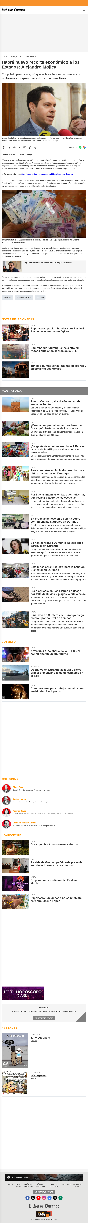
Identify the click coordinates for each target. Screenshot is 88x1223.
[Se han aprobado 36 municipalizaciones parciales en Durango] (15, 549)
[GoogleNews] (49, 1198)
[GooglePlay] (60, 1198)
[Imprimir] (36, 147)
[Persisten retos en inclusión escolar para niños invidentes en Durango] (15, 476)
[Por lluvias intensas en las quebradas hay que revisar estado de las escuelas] (15, 501)
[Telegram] (19, 147)
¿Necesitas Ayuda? (44, 1192)
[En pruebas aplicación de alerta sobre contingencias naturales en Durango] (15, 525)
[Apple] (55, 1198)
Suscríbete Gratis (44, 1018)
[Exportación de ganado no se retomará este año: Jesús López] (15, 901)
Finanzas (7, 297)
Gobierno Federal (24, 297)
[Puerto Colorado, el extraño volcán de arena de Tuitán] (15, 407)
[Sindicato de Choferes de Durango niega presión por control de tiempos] (15, 623)
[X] (9, 147)
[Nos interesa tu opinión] (44, 1177)
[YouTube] (38, 1198)
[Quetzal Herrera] (6, 800)
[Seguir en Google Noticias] (84, 147)
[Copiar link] (30, 147)
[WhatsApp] (14, 147)
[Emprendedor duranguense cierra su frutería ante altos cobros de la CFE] (15, 351)
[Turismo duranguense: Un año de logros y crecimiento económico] (15, 369)
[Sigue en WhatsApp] (80, 147)
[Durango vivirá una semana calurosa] (15, 847)
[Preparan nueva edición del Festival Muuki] (15, 883)
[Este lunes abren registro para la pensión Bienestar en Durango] (15, 573)
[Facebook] (4, 147)
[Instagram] (44, 1198)
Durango (40, 297)
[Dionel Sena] (6, 788)
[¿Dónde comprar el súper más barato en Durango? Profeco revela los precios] (15, 430)
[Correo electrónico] (25, 147)
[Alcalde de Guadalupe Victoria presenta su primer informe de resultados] (15, 865)
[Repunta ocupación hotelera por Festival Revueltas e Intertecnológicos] (15, 332)
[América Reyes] (6, 812)
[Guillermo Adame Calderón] (6, 824)
